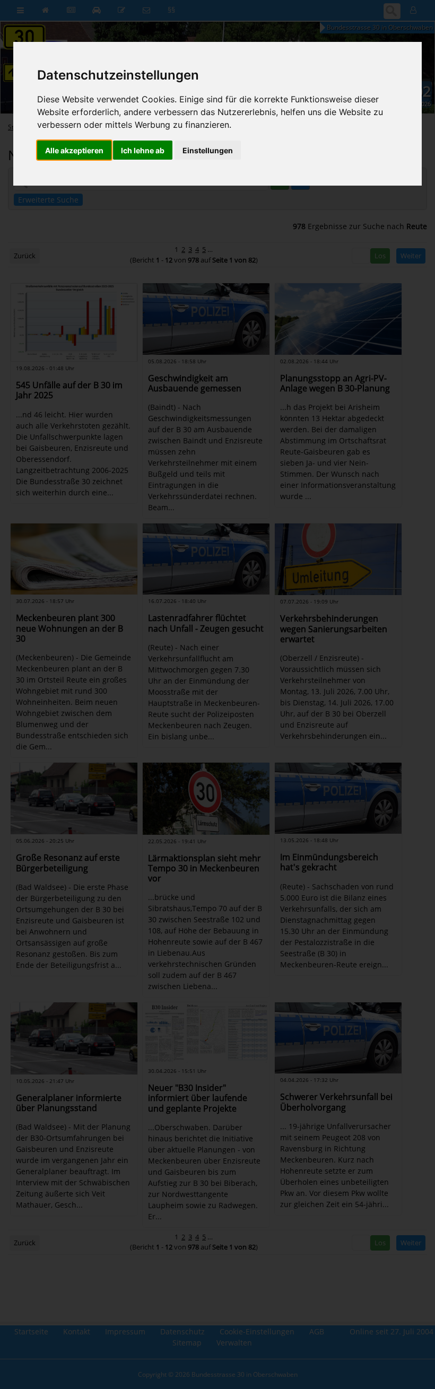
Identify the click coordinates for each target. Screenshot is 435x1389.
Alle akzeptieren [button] (74, 150)
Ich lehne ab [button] (142, 150)
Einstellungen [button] (207, 150)
